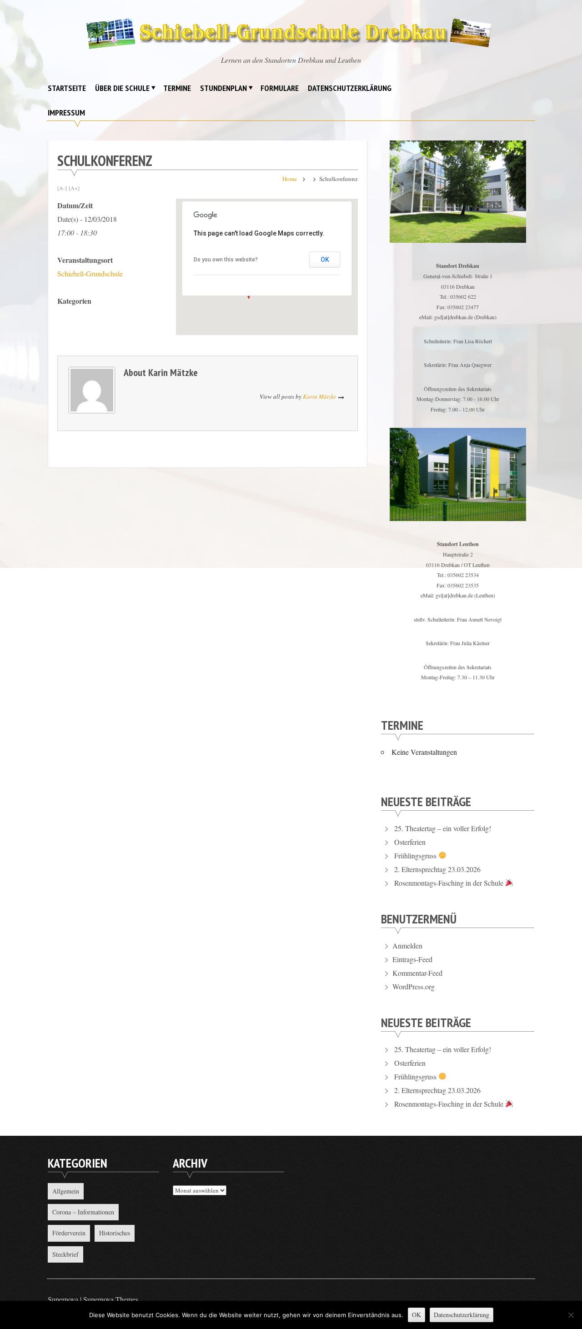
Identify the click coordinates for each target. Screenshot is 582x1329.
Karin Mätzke (173, 372)
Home (289, 179)
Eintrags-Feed (412, 959)
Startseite (67, 88)
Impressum (66, 112)
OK (325, 259)
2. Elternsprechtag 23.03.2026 (437, 869)
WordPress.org (413, 986)
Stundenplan (223, 88)
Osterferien (410, 842)
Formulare (280, 88)
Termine (177, 88)
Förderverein (68, 1233)
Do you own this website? (226, 259)
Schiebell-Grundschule (90, 273)
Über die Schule (122, 88)
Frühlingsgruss (416, 855)
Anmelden (407, 945)
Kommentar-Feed (417, 973)
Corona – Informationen (83, 1212)
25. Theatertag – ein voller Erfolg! (442, 828)
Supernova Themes (110, 1299)
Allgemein (65, 1191)
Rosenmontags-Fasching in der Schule (449, 883)
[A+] (74, 187)
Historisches (114, 1233)
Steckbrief (65, 1254)
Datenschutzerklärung (349, 88)
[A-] (62, 187)
